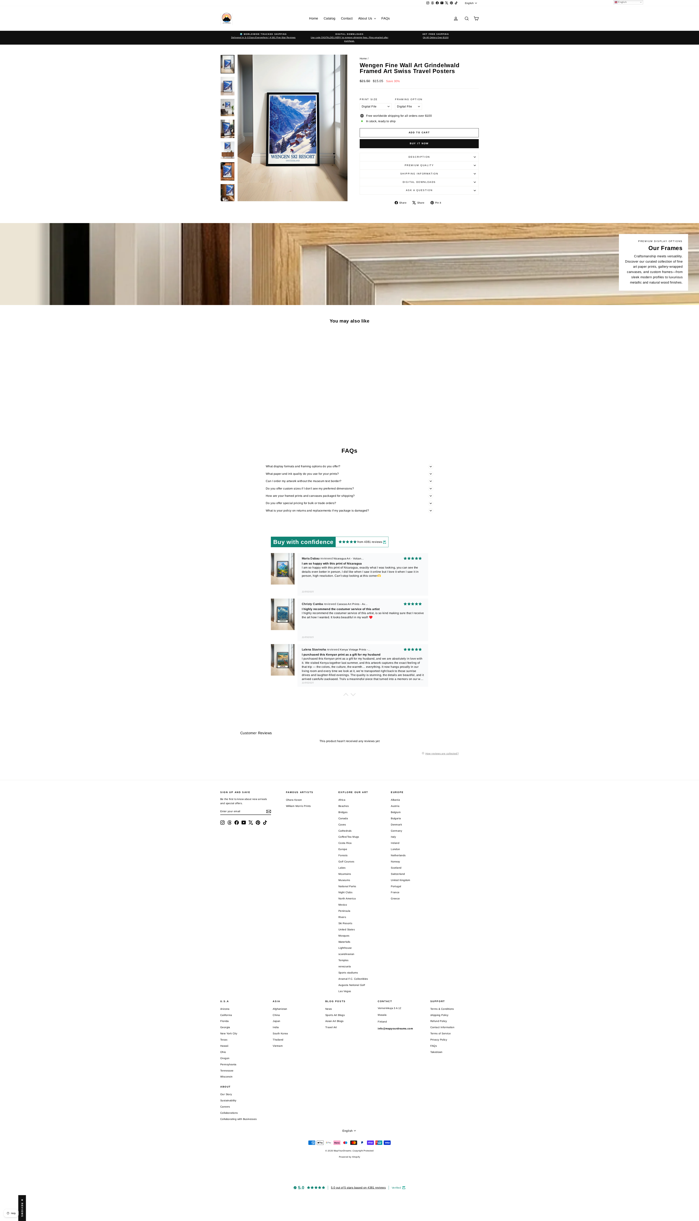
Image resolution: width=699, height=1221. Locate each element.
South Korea (280, 1033)
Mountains (344, 873)
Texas (223, 1039)
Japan (276, 1021)
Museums (344, 880)
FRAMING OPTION (408, 99)
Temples (343, 960)
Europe (342, 849)
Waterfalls (344, 941)
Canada (343, 818)
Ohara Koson (294, 799)
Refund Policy (438, 1021)
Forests (343, 855)
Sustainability (228, 1100)
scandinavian (346, 954)
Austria (395, 806)
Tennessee (227, 1070)
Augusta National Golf (351, 985)
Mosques (344, 935)
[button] (345, 695)
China (276, 1015)
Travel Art (331, 1027)
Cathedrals (345, 830)
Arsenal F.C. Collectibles (353, 978)
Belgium (396, 812)
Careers (225, 1106)
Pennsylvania (228, 1064)
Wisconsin (226, 1076)
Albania (395, 799)
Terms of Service (440, 1033)
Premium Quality (419, 165)
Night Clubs (345, 892)
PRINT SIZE (369, 99)
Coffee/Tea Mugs (348, 836)
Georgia (225, 1027)
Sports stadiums (348, 972)
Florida (224, 1021)
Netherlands (398, 855)
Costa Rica (345, 842)
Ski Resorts (345, 923)
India (276, 1027)
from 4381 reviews (369, 541)
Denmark (396, 824)
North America (347, 898)
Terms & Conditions (442, 1008)
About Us (365, 18)
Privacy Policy (438, 1039)
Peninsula (344, 910)
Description (419, 157)
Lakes (342, 867)
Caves (342, 824)
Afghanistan (280, 1008)
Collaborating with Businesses (238, 1119)
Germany (396, 830)
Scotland (396, 867)
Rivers (342, 917)
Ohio (223, 1052)
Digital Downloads (419, 182)
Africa (341, 799)
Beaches (343, 806)
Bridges (343, 812)
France (395, 892)
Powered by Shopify (349, 1157)
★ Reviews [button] (22, 1208)
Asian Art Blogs (334, 1021)
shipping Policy (439, 1015)
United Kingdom (400, 880)
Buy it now (419, 143)
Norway (395, 861)
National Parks (347, 886)
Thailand (278, 1039)
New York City (228, 1033)
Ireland (395, 842)
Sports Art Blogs (335, 1015)
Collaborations (229, 1112)
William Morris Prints (298, 806)
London (395, 849)
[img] (348, 542)
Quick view (251, 410)
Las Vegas (344, 991)
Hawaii (224, 1045)
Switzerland (398, 873)
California (226, 1015)
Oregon (224, 1058)
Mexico (342, 904)
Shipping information (419, 173)
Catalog (329, 18)
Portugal (396, 886)
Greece (395, 898)
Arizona (225, 1008)
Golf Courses (346, 861)
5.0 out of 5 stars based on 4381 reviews (358, 1187)
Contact (347, 18)
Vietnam (278, 1045)
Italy (393, 836)
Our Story (226, 1094)
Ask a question (419, 190)
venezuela (344, 966)
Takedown (436, 1052)
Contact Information (442, 1027)
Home (313, 18)
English (622, 2)
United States (346, 929)
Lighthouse (345, 947)
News (328, 1008)
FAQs (385, 18)
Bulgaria (396, 818)
